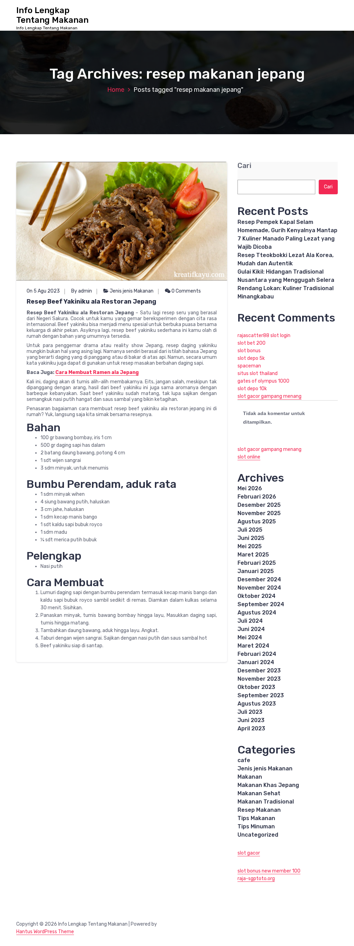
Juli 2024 (250, 621)
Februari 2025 (256, 563)
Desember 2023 (259, 670)
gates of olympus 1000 (263, 381)
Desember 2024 (259, 579)
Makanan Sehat (258, 793)
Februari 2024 (256, 654)
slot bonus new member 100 (268, 871)
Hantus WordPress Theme (45, 932)
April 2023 (251, 728)
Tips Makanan (256, 818)
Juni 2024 (251, 629)
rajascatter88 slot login (263, 335)
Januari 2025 (255, 571)
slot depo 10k (252, 389)
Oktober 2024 (256, 596)
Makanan (249, 776)
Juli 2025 (249, 529)
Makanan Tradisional (265, 801)
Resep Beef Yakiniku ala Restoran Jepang (91, 301)
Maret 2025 (253, 554)
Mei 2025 (249, 546)
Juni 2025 (250, 538)
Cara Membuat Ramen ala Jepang (97, 372)
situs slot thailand (257, 373)
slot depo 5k (251, 358)
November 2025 (259, 513)
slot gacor (248, 853)
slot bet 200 (251, 343)
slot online (248, 457)
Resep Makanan (259, 810)
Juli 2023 (249, 712)
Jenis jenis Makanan (131, 291)
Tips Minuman (256, 826)
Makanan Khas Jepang (268, 785)
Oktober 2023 (256, 687)
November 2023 (259, 679)
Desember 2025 (259, 505)
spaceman (249, 366)
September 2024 (260, 604)
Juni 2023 (250, 720)
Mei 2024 (249, 637)
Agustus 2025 (256, 521)
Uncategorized (257, 834)
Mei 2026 (249, 488)
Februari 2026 (256, 496)
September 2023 (260, 695)
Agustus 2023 (256, 703)
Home (115, 89)
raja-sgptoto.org (256, 878)
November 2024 (259, 587)
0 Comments (185, 291)
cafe (243, 760)
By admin (81, 291)
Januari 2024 (255, 662)
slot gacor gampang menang (269, 396)
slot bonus (249, 351)
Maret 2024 (253, 645)
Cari (244, 166)
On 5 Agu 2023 (43, 291)
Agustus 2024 (256, 612)
